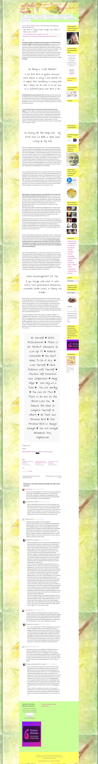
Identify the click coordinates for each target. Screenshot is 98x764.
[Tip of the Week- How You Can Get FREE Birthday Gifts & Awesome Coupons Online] (69, 226)
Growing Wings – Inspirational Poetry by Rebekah (72, 258)
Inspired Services (39, 15)
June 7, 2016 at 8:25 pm (38, 519)
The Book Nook (40, 18)
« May (68, 321)
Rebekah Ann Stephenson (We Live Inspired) (33, 34)
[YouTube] (69, 4)
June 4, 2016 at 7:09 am (44, 501)
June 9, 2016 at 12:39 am (44, 624)
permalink (30, 471)
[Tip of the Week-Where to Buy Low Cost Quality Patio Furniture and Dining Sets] (74, 214)
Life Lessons (33, 36)
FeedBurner (71, 73)
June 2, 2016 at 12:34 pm (38, 489)
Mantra (52, 760)
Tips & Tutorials (60, 18)
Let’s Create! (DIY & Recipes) (28, 18)
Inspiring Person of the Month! (64, 15)
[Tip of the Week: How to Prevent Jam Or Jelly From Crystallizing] (74, 220)
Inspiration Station (50, 15)
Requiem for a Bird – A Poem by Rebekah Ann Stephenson (72, 243)
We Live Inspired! (28, 5)
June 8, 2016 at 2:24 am (44, 539)
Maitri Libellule (28, 489)
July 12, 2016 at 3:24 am (51, 664)
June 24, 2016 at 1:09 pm (33, 646)
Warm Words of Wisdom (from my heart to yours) (46, 36)
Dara (26, 646)
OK (74, 140)
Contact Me (72, 1)
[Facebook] (71, 4)
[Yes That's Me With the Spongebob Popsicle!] (69, 214)
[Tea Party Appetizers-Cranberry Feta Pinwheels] (74, 226)
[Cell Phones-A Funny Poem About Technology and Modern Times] (74, 232)
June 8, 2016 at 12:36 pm (38, 610)
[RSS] (73, 4)
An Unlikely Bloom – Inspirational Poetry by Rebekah (72, 271)
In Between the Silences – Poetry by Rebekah (72, 264)
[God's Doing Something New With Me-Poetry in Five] (69, 220)
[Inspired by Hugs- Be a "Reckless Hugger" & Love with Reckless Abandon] (69, 232)
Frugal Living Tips (71, 18)
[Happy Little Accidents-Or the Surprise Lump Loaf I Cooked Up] (74, 209)
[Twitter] (75, 4)
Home (67, 1)
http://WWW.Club (47, 671)
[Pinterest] (77, 4)
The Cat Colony (50, 18)
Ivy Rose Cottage (25, 20)
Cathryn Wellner (29, 610)
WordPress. (57, 760)
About (77, 1)
